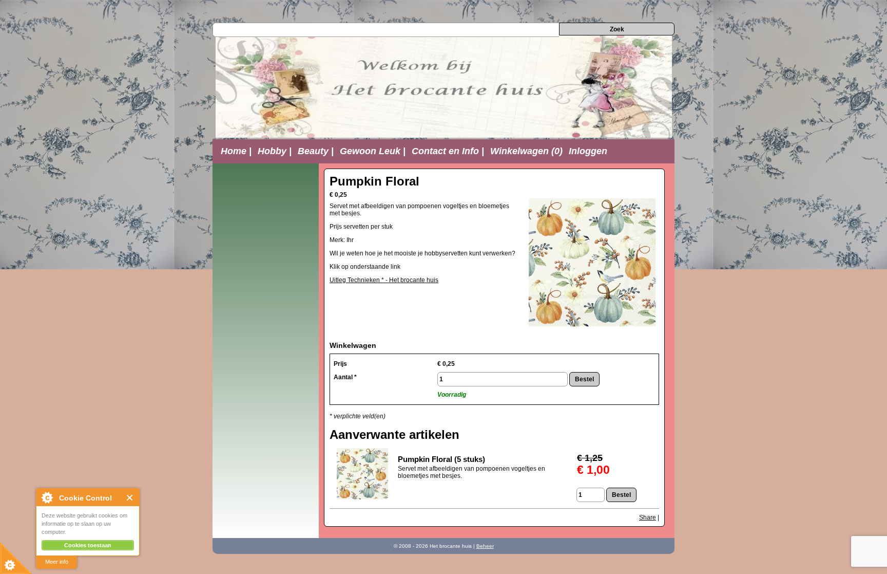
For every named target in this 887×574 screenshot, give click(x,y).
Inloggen (588, 151)
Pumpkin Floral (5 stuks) (441, 459)
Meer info (56, 562)
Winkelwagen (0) (526, 151)
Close (130, 497)
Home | (236, 151)
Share (647, 517)
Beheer (485, 546)
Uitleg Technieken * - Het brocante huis (384, 280)
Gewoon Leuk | (373, 151)
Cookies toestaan (87, 545)
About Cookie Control (46, 497)
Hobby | (275, 151)
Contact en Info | (448, 151)
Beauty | (316, 151)
